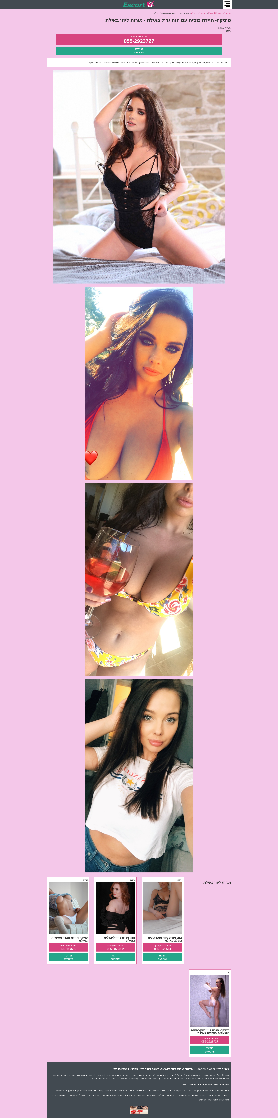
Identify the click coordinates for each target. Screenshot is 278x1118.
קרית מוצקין (73, 1090)
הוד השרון (171, 1095)
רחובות (72, 1095)
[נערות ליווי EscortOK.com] (139, 4)
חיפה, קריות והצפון (205, 1090)
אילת (226, 1090)
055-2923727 (139, 40)
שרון (210, 1099)
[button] (227, 4)
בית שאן (192, 1090)
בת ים (187, 1095)
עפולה (115, 1090)
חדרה (154, 1095)
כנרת (145, 1090)
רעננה (215, 1099)
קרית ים (83, 1090)
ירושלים (225, 1095)
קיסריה (108, 1090)
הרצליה (162, 1095)
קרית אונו (101, 1095)
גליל (185, 1090)
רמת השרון (224, 1099)
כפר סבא (141, 1095)
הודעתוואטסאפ (139, 50)
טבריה (163, 1090)
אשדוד (202, 1095)
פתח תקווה (111, 1095)
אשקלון (195, 1095)
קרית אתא (92, 1090)
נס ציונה (132, 1095)
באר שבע (219, 1090)
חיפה (170, 1090)
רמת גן (54, 1095)
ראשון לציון (81, 1095)
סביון (119, 1095)
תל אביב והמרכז (213, 1095)
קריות (100, 1090)
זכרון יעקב (178, 1090)
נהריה (131, 1090)
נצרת (125, 1090)
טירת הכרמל (154, 1090)
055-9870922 (115, 949)
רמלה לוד (63, 1095)
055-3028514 (162, 949)
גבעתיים (180, 1095)
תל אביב (202, 1099)
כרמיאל (138, 1090)
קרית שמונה (61, 1090)
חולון (149, 1095)
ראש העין (91, 1095)
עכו (120, 1090)
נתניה (125, 1095)
